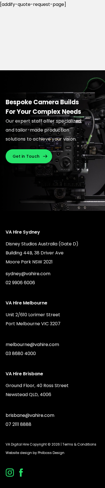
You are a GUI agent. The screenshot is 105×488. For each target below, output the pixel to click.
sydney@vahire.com (28, 273)
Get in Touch (26, 156)
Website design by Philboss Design (35, 452)
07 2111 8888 (18, 424)
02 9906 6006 (20, 282)
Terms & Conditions (79, 444)
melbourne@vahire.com (32, 344)
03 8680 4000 (21, 353)
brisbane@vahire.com (30, 415)
